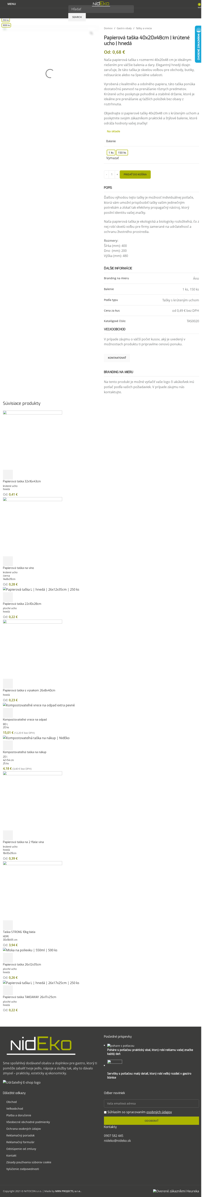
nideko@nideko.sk (117, 1140)
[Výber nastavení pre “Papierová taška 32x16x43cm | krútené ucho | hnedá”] (8, 475)
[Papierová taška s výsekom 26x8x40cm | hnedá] (32, 649)
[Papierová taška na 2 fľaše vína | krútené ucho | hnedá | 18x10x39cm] (32, 800)
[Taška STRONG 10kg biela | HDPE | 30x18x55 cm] (32, 890)
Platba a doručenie (18, 1115)
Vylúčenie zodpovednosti (22, 1169)
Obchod (11, 1102)
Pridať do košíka (135, 174)
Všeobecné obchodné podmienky (28, 1122)
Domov (108, 28)
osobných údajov (159, 1112)
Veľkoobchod (14, 1108)
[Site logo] (101, 3)
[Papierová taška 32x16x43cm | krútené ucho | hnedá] (32, 440)
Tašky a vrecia (144, 28)
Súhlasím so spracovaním (140, 1112)
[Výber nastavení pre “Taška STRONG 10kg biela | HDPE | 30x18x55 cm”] (8, 925)
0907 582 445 (113, 1136)
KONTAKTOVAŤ (117, 357)
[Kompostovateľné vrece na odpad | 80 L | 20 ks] (39, 705)
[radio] (111, 152)
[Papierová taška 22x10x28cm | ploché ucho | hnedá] (41, 589)
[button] (8, 713)
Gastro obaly (124, 28)
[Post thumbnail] (120, 1045)
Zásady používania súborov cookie (28, 1162)
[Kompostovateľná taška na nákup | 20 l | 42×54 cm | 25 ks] (36, 738)
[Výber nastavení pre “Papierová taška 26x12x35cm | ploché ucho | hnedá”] (8, 958)
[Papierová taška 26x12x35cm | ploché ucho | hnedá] (30, 950)
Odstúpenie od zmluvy (21, 1149)
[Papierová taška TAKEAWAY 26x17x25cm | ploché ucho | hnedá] (41, 982)
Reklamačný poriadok (20, 1135)
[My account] (193, 4)
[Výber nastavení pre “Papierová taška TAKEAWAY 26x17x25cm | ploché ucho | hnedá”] (8, 990)
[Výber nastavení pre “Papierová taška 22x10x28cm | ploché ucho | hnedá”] (8, 597)
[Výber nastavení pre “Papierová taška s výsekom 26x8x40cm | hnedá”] (8, 684)
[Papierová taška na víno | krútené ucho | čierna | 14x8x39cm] (32, 526)
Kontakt (11, 1155)
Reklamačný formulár (20, 1142)
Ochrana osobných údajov (23, 1129)
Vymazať (112, 158)
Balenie (111, 141)
